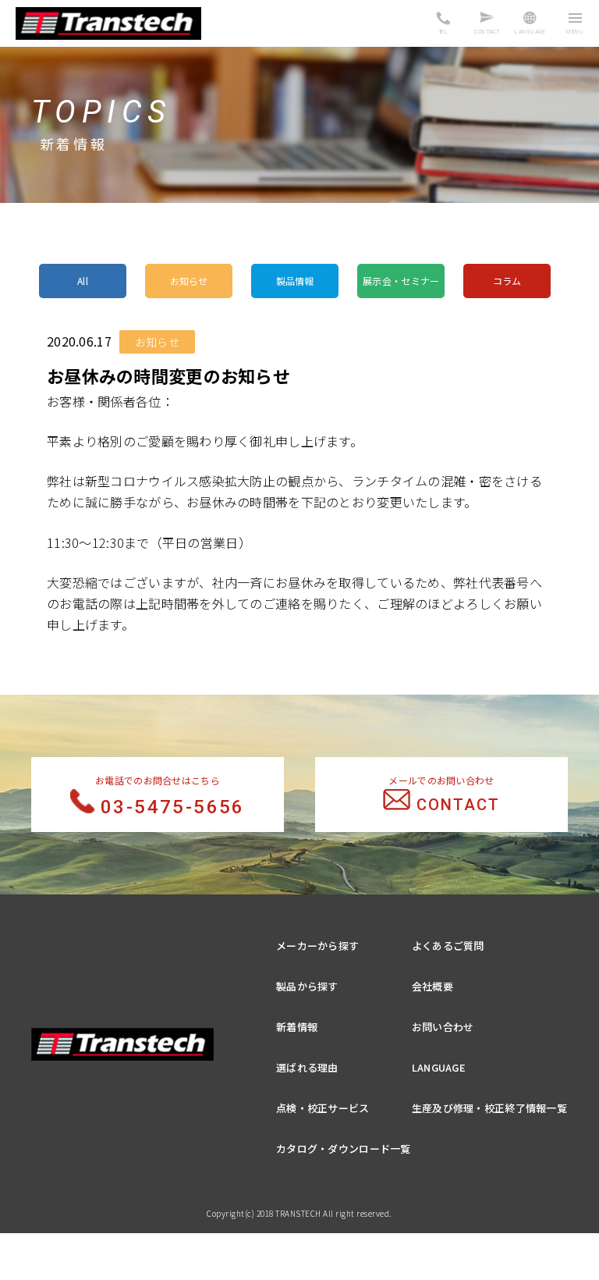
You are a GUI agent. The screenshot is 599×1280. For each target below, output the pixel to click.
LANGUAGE (439, 1067)
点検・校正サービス (323, 1107)
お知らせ (189, 280)
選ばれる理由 (307, 1067)
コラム (507, 280)
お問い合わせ (443, 1026)
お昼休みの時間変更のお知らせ (168, 375)
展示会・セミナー (401, 280)
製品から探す (307, 986)
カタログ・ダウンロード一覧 (343, 1148)
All (82, 280)
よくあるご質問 (448, 945)
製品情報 (295, 280)
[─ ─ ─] (575, 24)
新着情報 (296, 1026)
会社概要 (432, 986)
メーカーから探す (317, 945)
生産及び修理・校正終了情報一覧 (489, 1107)
